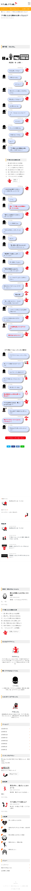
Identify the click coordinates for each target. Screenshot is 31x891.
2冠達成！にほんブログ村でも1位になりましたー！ (19, 556)
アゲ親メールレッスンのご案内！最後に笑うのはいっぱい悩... (19, 538)
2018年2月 (4, 746)
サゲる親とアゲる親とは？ (18, 802)
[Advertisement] (15, 31)
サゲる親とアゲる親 (15, 888)
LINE (22, 446)
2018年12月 (4, 734)
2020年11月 (4, 728)
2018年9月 (4, 743)
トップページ (4, 9)
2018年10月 (4, 740)
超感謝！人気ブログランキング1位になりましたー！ (19, 547)
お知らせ (12, 17)
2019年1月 (4, 731)
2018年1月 (4, 749)
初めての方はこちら (14, 9)
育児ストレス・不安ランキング (8, 770)
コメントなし (4, 604)
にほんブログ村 (5, 763)
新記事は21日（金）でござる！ (16, 528)
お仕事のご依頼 (25, 9)
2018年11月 (4, 737)
